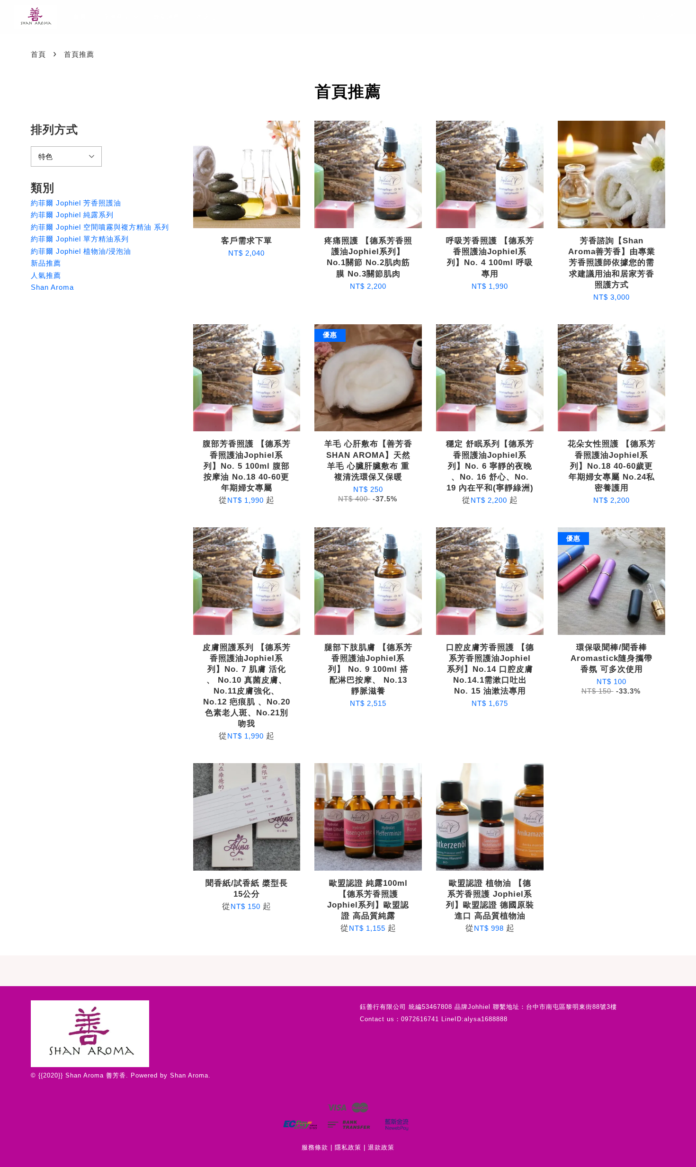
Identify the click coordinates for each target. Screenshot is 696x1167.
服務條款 (315, 1147)
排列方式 (54, 129)
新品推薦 (46, 263)
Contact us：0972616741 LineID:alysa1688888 (434, 1019)
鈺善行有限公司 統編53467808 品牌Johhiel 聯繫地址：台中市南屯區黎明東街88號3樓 (488, 1006)
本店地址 (209, 16)
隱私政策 (348, 1147)
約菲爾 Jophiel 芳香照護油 (76, 203)
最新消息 (166, 16)
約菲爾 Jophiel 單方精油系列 (80, 239)
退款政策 (381, 1147)
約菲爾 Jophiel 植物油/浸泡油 (81, 251)
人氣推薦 (46, 275)
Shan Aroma (52, 287)
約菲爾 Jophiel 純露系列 (72, 215)
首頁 (80, 16)
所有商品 (116, 16)
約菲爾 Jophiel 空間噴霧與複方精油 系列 (100, 227)
